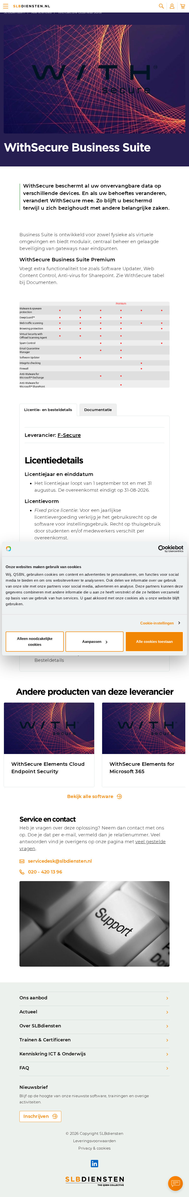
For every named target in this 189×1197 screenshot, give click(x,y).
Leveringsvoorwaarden (94, 1140)
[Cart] (182, 6)
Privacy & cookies (94, 1148)
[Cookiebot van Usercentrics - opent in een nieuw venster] (161, 548)
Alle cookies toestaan (154, 641)
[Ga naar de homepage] (31, 6)
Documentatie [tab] (98, 409)
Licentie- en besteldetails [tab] (48, 409)
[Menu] (5, 6)
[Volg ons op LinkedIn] (94, 1163)
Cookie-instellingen (157, 623)
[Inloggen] (172, 6)
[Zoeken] (161, 6)
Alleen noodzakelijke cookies (34, 641)
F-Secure (69, 435)
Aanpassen (91, 641)
